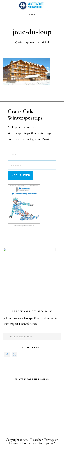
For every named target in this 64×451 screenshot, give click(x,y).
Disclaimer (29, 443)
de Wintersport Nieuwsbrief (32, 5)
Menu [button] (32, 14)
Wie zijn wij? (46, 443)
